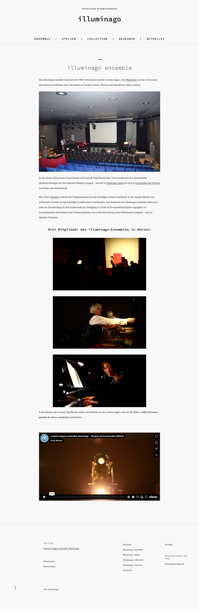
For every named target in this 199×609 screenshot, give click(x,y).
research (127, 39)
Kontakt (169, 544)
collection (97, 39)
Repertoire (132, 79)
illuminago (99, 18)
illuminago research (132, 565)
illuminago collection (133, 560)
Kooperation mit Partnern (147, 183)
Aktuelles (155, 39)
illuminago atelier (131, 555)
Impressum (49, 561)
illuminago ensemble (133, 549)
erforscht (54, 197)
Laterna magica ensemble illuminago (61, 548)
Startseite (127, 544)
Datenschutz (50, 566)
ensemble (42, 39)
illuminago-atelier (115, 183)
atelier (69, 39)
